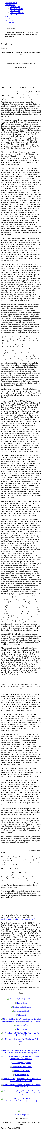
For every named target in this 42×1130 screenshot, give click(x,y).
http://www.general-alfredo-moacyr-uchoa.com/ (17, 919)
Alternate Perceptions (21, 1115)
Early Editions (15, 7)
